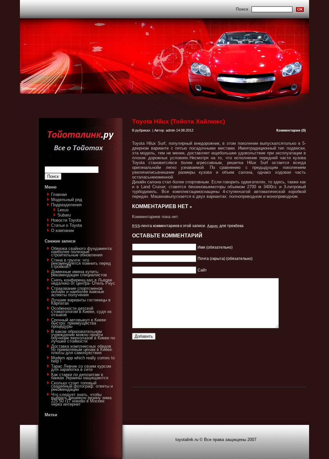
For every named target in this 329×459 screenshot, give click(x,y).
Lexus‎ (63, 209)
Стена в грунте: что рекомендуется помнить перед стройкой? (81, 263)
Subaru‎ (64, 215)
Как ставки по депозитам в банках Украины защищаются (79, 376)
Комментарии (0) (291, 130)
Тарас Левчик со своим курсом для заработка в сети (81, 368)
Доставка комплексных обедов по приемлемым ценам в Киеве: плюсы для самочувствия (82, 349)
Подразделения (66, 204)
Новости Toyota (66, 220)
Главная (59, 194)
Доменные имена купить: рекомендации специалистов (79, 273)
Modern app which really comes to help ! (83, 359)
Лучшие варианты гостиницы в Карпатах (81, 302)
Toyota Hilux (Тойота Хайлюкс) (178, 121)
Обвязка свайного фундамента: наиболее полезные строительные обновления (82, 251)
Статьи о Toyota (66, 225)
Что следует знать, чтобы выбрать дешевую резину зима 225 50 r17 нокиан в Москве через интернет (81, 399)
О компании (62, 230)
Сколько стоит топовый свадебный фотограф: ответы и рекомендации (82, 386)
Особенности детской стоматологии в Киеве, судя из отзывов (81, 311)
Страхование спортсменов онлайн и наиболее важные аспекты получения (77, 291)
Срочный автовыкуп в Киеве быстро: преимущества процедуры (78, 323)
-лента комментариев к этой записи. (169, 226)
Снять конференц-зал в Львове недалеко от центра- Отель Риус (83, 282)
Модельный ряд (66, 199)
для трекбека (225, 226)
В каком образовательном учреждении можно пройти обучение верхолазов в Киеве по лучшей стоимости (83, 336)
